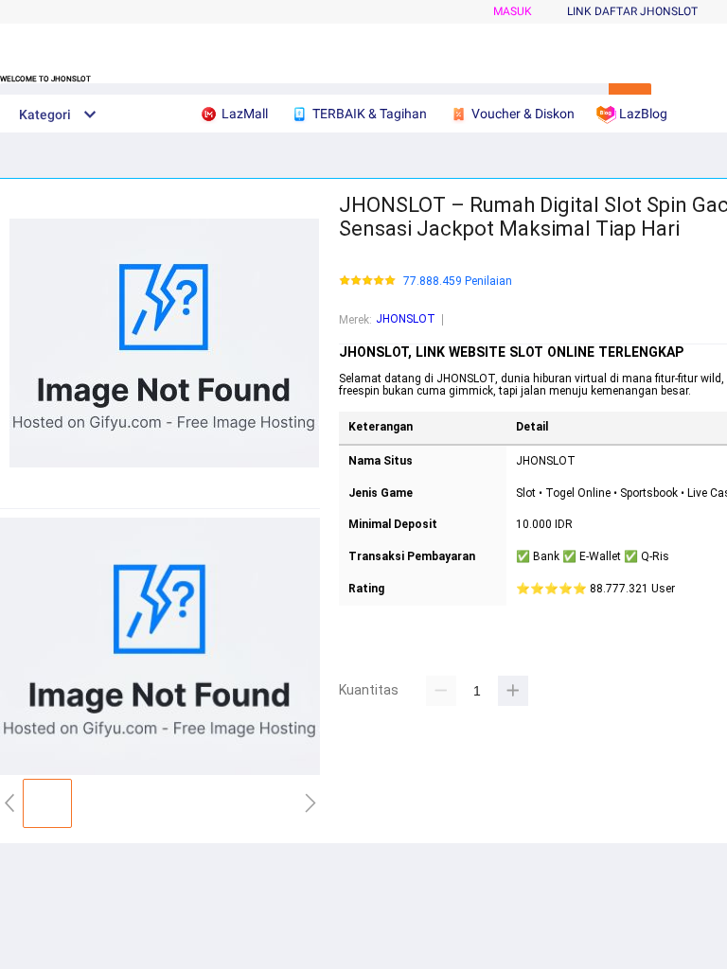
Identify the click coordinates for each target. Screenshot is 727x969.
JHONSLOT (405, 319)
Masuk (512, 11)
